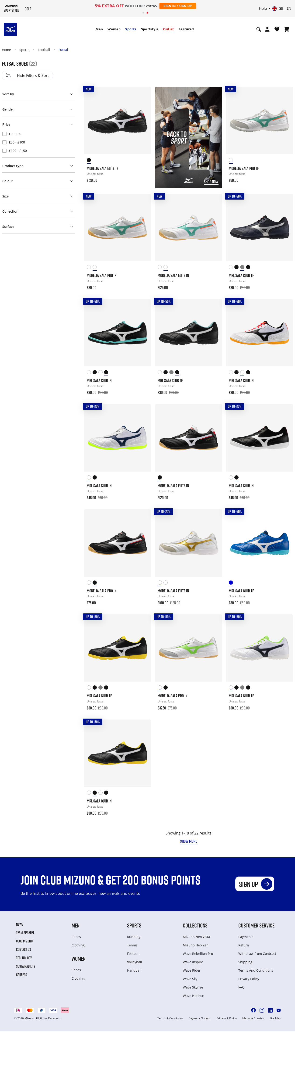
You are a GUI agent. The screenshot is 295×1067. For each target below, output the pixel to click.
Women (114, 29)
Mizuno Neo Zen (195, 945)
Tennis (132, 945)
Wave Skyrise (193, 987)
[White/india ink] (232, 268)
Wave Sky (190, 979)
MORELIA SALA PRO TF (244, 168)
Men (99, 29)
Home (6, 49)
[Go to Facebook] (253, 1010)
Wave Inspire (193, 962)
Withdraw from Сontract (257, 953)
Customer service (256, 925)
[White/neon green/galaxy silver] (90, 583)
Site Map (275, 1018)
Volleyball (134, 962)
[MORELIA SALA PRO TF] (259, 120)
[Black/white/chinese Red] (90, 161)
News (19, 924)
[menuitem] (99, 29)
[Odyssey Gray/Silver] (243, 268)
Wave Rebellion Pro (198, 953)
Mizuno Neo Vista (196, 937)
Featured (186, 29)
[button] (38, 93)
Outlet (168, 29)
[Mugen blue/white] (232, 583)
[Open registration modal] (267, 29)
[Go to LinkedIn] (270, 1010)
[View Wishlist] (277, 29)
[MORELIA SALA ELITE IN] (188, 227)
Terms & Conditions (170, 1018)
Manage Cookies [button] (253, 1018)
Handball (134, 970)
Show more (188, 841)
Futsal (63, 49)
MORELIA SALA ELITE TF (102, 168)
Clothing (78, 945)
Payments (245, 937)
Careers (21, 974)
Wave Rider (192, 970)
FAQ (241, 987)
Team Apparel (25, 932)
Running (133, 937)
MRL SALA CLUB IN (99, 380)
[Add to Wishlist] (143, 95)
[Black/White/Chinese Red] (160, 478)
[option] (38, 134)
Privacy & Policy (226, 1018)
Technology (24, 958)
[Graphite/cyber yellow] (237, 268)
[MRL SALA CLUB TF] (259, 227)
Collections (195, 925)
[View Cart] (286, 29)
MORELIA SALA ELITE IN (173, 275)
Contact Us (23, 949)
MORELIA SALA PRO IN (101, 275)
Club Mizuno (24, 941)
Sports (130, 29)
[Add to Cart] (143, 177)
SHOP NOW (211, 181)
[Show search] (259, 29)
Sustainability (25, 966)
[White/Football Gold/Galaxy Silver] (90, 268)
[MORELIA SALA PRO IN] (117, 227)
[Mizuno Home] (11, 8)
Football (44, 49)
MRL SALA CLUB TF (241, 275)
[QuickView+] (143, 107)
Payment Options (200, 1018)
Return (243, 945)
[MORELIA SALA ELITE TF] (117, 120)
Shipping (245, 962)
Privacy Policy (248, 979)
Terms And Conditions (255, 970)
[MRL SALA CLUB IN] (117, 332)
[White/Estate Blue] (90, 478)
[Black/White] (249, 268)
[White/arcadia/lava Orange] (232, 161)
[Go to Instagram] (262, 1010)
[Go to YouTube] (278, 1010)
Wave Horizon (193, 995)
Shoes (76, 937)
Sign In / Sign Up (177, 6)
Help (263, 8)
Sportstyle (150, 29)
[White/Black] (101, 373)
